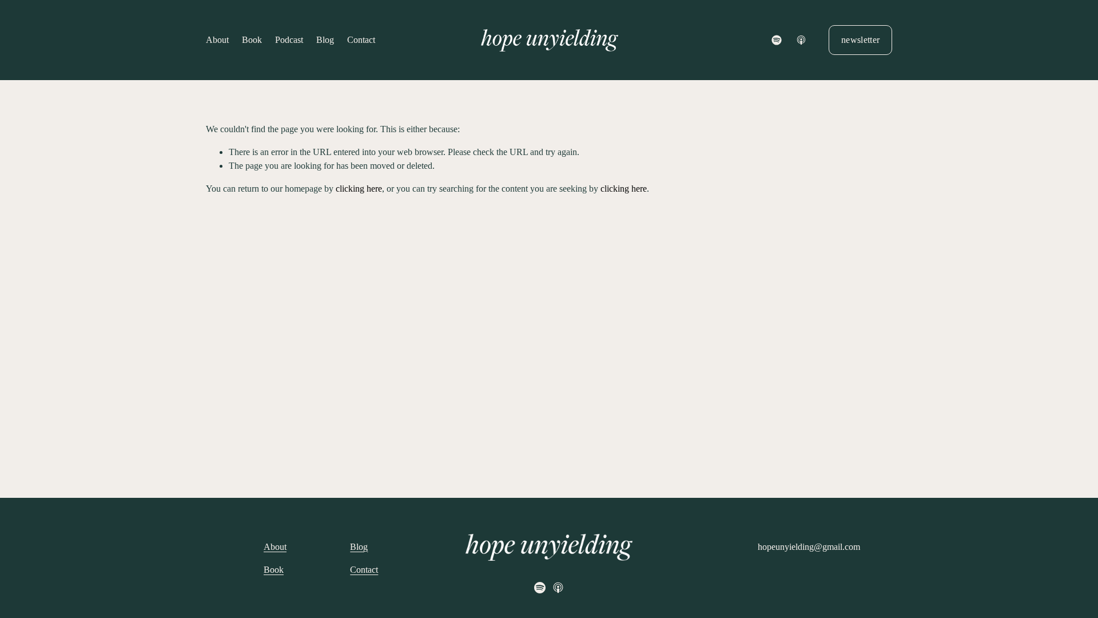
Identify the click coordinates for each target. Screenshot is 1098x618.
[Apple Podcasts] (801, 40)
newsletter (860, 40)
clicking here (359, 188)
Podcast (289, 40)
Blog (325, 40)
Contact (361, 40)
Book (252, 40)
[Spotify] (776, 40)
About (217, 40)
